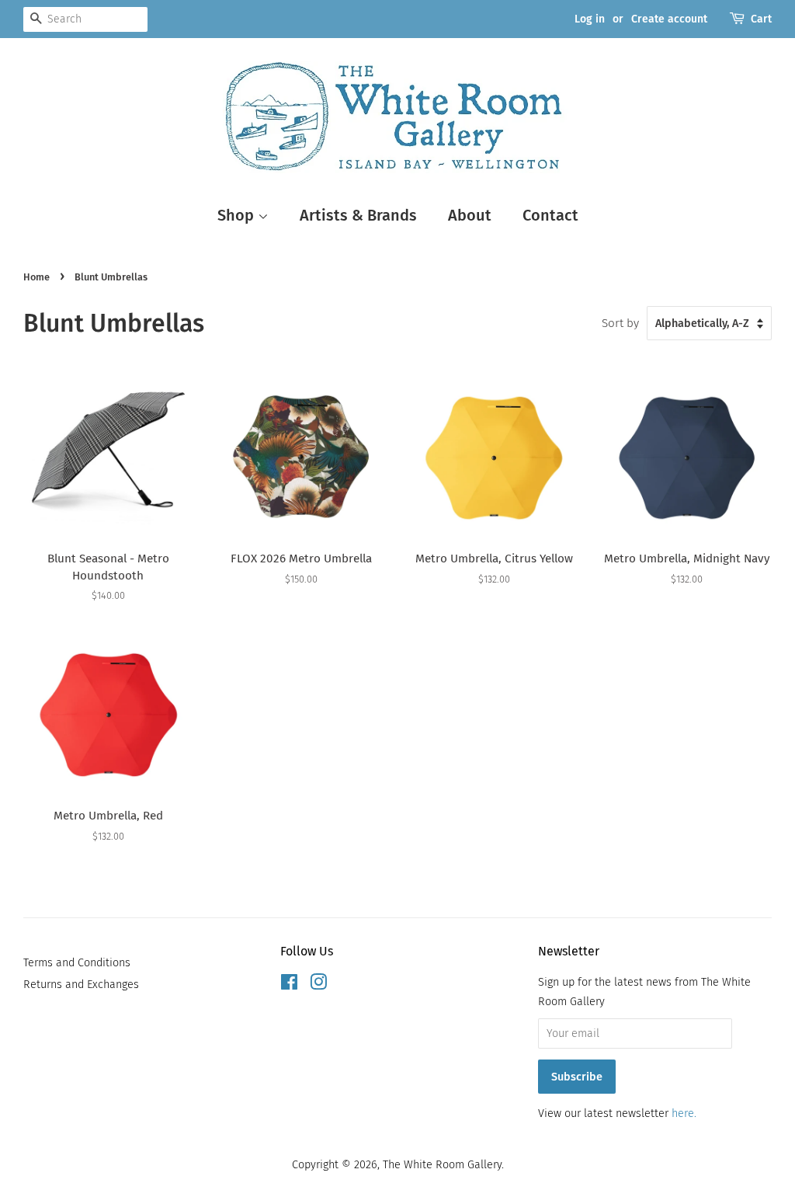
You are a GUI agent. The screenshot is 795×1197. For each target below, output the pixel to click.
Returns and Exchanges (81, 984)
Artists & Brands (358, 215)
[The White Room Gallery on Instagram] (318, 985)
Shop (237, 215)
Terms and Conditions (76, 962)
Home (36, 277)
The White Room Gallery (442, 1164)
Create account (669, 19)
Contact (550, 215)
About (469, 215)
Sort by (620, 323)
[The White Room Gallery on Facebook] (289, 985)
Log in (590, 19)
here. (684, 1113)
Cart (761, 19)
